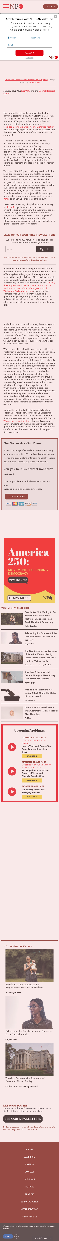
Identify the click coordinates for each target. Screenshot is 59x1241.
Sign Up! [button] (29, 52)
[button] (55, 16)
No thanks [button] (29, 57)
